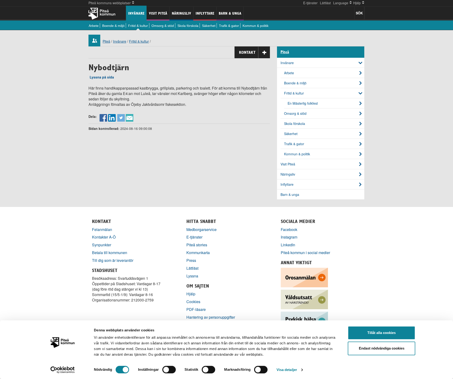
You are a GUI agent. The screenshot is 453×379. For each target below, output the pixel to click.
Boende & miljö (113, 26)
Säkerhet (208, 26)
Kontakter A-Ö (104, 237)
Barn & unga (230, 13)
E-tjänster (310, 2)
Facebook (289, 229)
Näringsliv (181, 13)
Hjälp (190, 294)
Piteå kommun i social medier (305, 252)
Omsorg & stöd (162, 26)
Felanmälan (102, 229)
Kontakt (247, 52)
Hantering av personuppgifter (210, 317)
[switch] (169, 369)
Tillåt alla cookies (381, 333)
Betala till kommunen (109, 252)
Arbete (94, 26)
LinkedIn (288, 244)
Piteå (106, 41)
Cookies (193, 301)
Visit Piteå (158, 13)
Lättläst (325, 2)
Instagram (289, 237)
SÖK (359, 13)
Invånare (136, 13)
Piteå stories (196, 244)
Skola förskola (187, 26)
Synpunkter (101, 244)
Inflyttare (205, 13)
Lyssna (192, 276)
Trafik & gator (229, 26)
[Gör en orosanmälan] (304, 277)
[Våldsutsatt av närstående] (304, 299)
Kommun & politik (255, 26)
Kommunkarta (198, 252)
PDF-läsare (196, 309)
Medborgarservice (201, 229)
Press (191, 260)
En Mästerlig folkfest (303, 103)
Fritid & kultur (138, 26)
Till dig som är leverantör (113, 260)
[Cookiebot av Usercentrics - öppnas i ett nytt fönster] (62, 369)
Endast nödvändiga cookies (381, 348)
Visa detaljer (287, 370)
